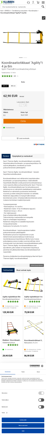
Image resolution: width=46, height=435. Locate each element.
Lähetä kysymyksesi (37, 265)
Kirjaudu (33, 2)
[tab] (6, 156)
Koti (2, 11)
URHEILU (7, 11)
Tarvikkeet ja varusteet (19, 11)
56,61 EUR (24, 115)
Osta (23, 121)
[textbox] (15, 265)
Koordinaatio (33, 11)
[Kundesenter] (28, 2)
